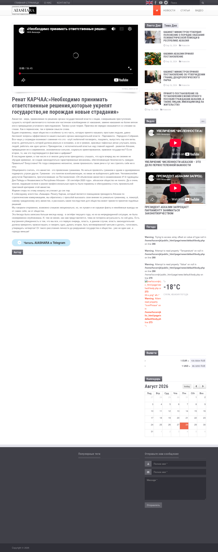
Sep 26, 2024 (171, 45)
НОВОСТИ (169, 10)
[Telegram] (166, 2)
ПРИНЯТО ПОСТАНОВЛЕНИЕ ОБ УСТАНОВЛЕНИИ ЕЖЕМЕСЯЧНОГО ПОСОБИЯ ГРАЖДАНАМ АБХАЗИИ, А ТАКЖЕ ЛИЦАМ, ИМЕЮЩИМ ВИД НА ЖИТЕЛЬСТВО (184, 99)
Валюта (151, 353)
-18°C (172, 287)
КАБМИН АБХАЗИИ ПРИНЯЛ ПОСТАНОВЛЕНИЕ (179, 55)
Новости (185, 45)
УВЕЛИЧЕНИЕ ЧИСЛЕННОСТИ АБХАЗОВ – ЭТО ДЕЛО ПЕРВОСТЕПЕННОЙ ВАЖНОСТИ (173, 163)
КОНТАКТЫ (63, 2)
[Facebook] (155, 2)
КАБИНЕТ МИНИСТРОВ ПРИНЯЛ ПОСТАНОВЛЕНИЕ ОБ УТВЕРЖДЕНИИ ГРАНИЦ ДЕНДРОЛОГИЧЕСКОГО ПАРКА (184, 76)
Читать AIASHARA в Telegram (44, 243)
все (203, 121)
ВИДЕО (199, 10)
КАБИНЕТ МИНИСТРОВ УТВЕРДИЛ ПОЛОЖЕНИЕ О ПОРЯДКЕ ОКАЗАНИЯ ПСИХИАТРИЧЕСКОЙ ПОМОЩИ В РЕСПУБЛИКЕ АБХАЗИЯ (184, 36)
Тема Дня (170, 25)
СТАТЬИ (185, 10)
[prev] (196, 386)
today (187, 386)
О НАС (48, 2)
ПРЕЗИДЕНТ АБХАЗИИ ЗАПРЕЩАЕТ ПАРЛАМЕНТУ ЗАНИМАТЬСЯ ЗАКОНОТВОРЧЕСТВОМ (167, 210)
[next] (202, 386)
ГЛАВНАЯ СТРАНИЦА (27, 2)
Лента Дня (153, 25)
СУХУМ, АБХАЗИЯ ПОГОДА (176, 294)
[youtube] (161, 2)
